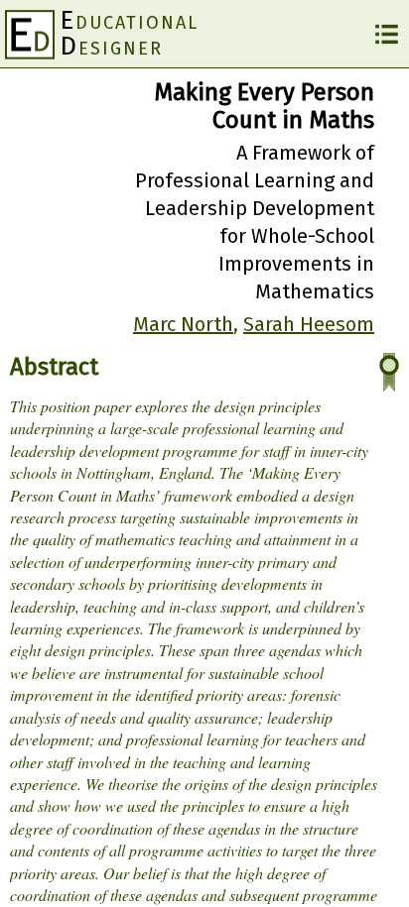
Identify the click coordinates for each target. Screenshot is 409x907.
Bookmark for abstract (389, 373)
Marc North (183, 324)
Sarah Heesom (308, 324)
